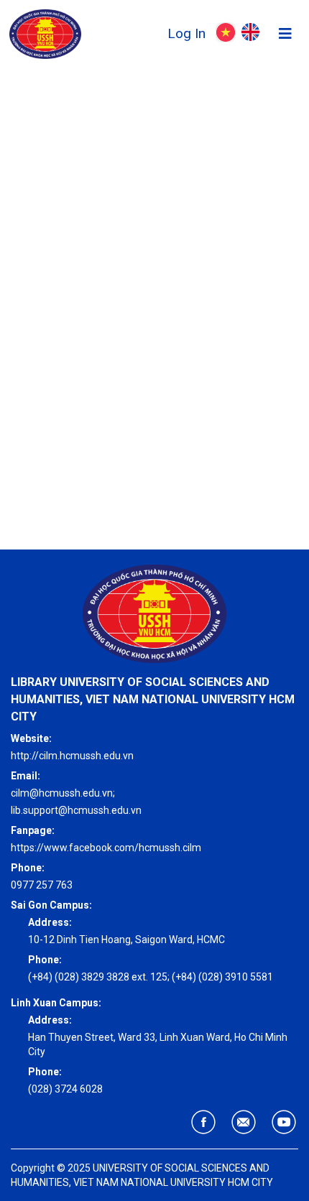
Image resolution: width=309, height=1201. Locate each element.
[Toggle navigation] (285, 33)
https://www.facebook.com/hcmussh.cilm (106, 847)
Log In (187, 33)
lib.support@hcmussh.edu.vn (76, 810)
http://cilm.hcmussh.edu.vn (72, 755)
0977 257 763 (42, 885)
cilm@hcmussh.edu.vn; (63, 793)
